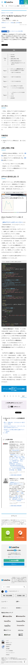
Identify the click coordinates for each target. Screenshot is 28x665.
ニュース (3, 601)
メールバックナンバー (15, 557)
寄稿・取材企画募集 (7, 595)
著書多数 (19, 470)
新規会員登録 (14, 560)
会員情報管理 (8, 644)
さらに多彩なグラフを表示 (17, 85)
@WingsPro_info (16, 497)
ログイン (14, 564)
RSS (10, 497)
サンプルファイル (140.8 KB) (16, 31)
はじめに (13, 54)
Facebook (19, 500)
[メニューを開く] (2, 2)
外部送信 (7, 654)
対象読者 (13, 56)
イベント (3, 608)
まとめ (12, 96)
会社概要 (7, 648)
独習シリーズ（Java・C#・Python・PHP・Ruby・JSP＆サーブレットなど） (17, 458)
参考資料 (13, 98)
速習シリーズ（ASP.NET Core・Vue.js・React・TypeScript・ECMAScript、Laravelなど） (16, 462)
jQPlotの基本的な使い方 (16, 60)
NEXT (23, 396)
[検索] (2, 6)
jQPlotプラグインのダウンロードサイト (13, 222)
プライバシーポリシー (10, 652)
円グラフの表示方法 (16, 81)
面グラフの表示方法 (16, 72)
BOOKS (18, 608)
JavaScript (3, 27)
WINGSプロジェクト (15, 454)
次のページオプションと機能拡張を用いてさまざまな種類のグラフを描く (14, 389)
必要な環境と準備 (15, 58)
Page (5, 70)
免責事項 (7, 646)
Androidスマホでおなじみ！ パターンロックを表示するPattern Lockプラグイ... (14, 426)
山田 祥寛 (18, 22)
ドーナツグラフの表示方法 (18, 88)
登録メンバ (19, 491)
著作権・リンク (9, 642)
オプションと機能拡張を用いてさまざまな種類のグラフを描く (17, 69)
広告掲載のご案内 (21, 595)
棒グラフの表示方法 (16, 77)
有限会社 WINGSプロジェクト (16, 484)
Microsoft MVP (15, 450)
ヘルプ (7, 640)
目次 (14, 50)
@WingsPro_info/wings (17, 499)
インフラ (23, 6)
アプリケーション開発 (13, 6)
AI (6, 6)
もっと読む (5, 432)
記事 (19, 496)
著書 (16, 496)
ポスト (5, 45)
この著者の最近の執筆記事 (15, 475)
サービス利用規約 (9, 650)
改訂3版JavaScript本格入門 (16, 465)
